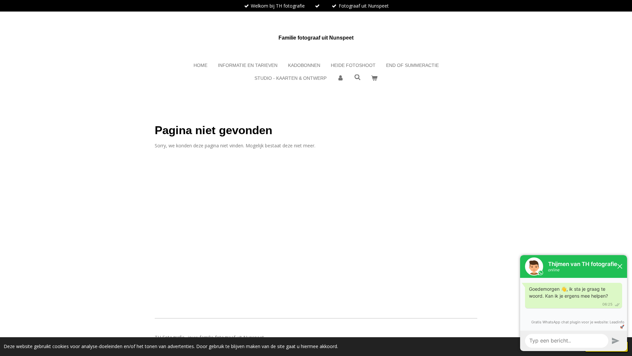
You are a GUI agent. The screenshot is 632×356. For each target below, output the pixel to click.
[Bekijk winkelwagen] (374, 78)
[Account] (340, 78)
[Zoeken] (357, 77)
